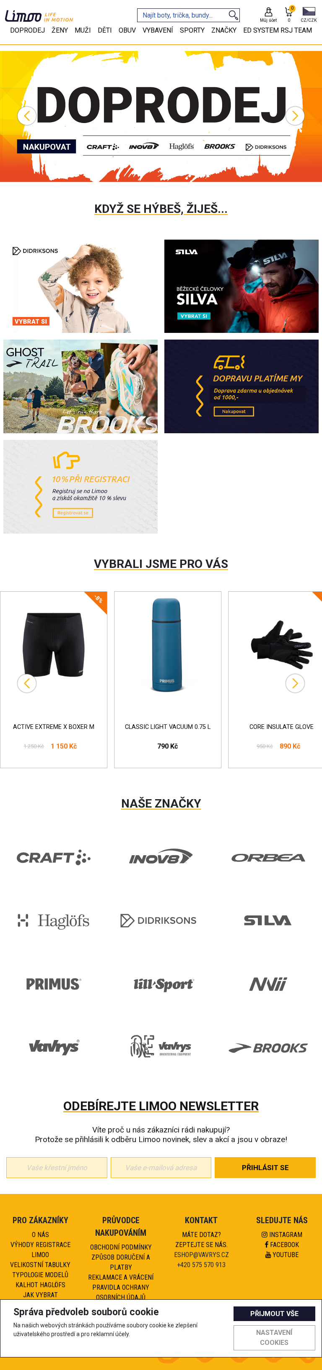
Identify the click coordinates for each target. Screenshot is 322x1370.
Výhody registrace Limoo (40, 1250)
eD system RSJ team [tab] (277, 30)
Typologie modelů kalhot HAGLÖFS (40, 1280)
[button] (309, 15)
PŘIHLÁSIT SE (265, 1167)
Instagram (284, 1235)
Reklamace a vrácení (120, 1277)
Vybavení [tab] (158, 30)
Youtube (285, 1255)
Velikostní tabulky (40, 1265)
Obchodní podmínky (121, 1247)
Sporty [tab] (192, 30)
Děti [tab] (105, 30)
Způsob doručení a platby (120, 1262)
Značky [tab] (223, 30)
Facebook (283, 1245)
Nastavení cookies (274, 1338)
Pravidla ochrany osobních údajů (120, 1292)
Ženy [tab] (60, 30)
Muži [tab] (83, 30)
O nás (40, 1235)
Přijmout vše (274, 1314)
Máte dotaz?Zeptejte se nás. (201, 1240)
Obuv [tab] (127, 30)
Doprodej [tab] (27, 30)
